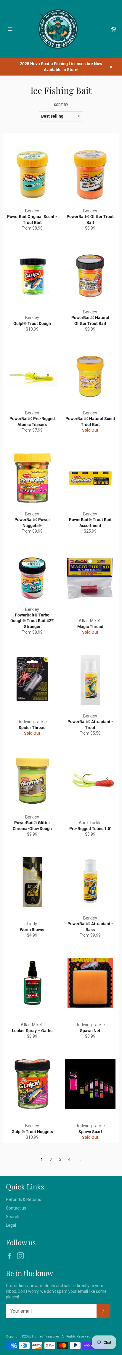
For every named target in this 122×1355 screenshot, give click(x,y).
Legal (11, 1225)
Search (12, 1216)
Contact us (16, 1208)
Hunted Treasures (46, 1336)
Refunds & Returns (23, 1199)
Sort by (61, 105)
